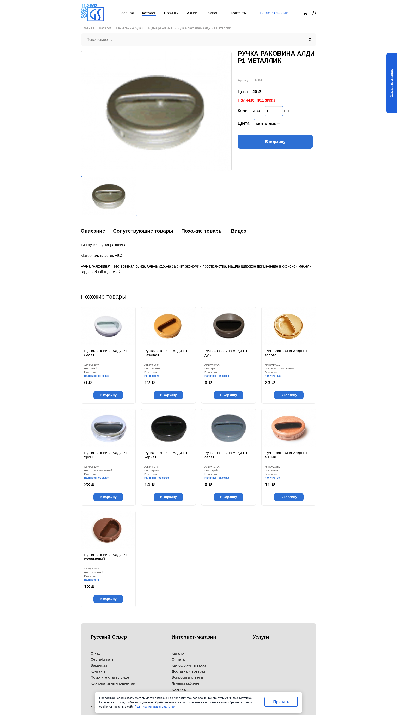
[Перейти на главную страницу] (92, 12)
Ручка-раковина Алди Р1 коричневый (105, 557)
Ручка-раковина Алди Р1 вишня (286, 455)
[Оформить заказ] (305, 13)
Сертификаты (102, 659)
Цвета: (244, 123)
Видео (238, 231)
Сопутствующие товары (143, 231)
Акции (192, 13)
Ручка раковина (160, 28)
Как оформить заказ (189, 665)
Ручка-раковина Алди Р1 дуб (226, 353)
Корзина (179, 689)
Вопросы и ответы (187, 677)
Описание (93, 231)
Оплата (178, 659)
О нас (95, 653)
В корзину (275, 141)
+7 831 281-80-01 (274, 13)
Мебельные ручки (129, 28)
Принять (281, 701)
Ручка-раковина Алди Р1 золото (286, 353)
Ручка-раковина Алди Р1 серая (226, 455)
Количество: (249, 110)
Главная (126, 13)
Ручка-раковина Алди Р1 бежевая (165, 353)
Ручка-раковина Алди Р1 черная (165, 455)
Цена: (243, 91)
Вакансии (99, 665)
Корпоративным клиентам (113, 683)
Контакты (239, 13)
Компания (214, 13)
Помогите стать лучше (110, 677)
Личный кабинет (185, 683)
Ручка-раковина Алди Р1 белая (105, 353)
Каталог (149, 13)
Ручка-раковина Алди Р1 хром (105, 455)
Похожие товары (202, 231)
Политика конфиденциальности (155, 706)
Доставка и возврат (188, 671)
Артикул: (244, 80)
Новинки (171, 13)
